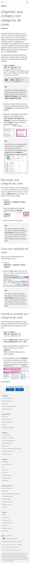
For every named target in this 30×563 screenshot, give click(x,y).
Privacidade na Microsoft (7, 523)
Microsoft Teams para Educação (8, 440)
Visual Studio (4, 507)
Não (19, 389)
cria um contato (17, 144)
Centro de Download (6, 419)
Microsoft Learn (5, 491)
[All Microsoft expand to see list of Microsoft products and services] (2, 2)
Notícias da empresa (6, 520)
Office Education (5, 446)
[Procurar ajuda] (5, 2)
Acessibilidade (5, 531)
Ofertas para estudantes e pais (8, 451)
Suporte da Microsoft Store (7, 422)
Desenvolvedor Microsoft (7, 488)
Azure (3, 467)
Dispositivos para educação (7, 438)
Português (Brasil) (8, 535)
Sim (10, 389)
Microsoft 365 (5, 403)
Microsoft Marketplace (6, 499)
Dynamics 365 (5, 469)
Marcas (17, 547)
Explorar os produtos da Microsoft (9, 406)
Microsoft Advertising (6, 475)
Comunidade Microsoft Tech (7, 496)
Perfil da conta (5, 416)
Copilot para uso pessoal (7, 401)
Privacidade (19, 544)
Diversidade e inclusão (6, 528)
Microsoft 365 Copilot (6, 477)
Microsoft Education (6, 435)
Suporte (3, 6)
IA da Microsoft (5, 461)
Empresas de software (6, 504)
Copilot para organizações (7, 398)
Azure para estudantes (6, 454)
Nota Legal (13, 547)
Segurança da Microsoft (7, 464)
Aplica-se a (5, 28)
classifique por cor (11, 49)
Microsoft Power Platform (7, 501)
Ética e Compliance (6, 547)
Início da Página (5, 381)
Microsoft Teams (5, 480)
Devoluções (4, 424)
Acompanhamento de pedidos (8, 427)
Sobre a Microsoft (5, 517)
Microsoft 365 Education (7, 443)
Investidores (4, 525)
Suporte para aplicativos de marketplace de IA (11, 493)
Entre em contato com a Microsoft (9, 544)
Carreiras (4, 514)
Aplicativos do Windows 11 (7, 409)
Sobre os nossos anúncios (7, 550)
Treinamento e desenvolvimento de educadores (11, 448)
